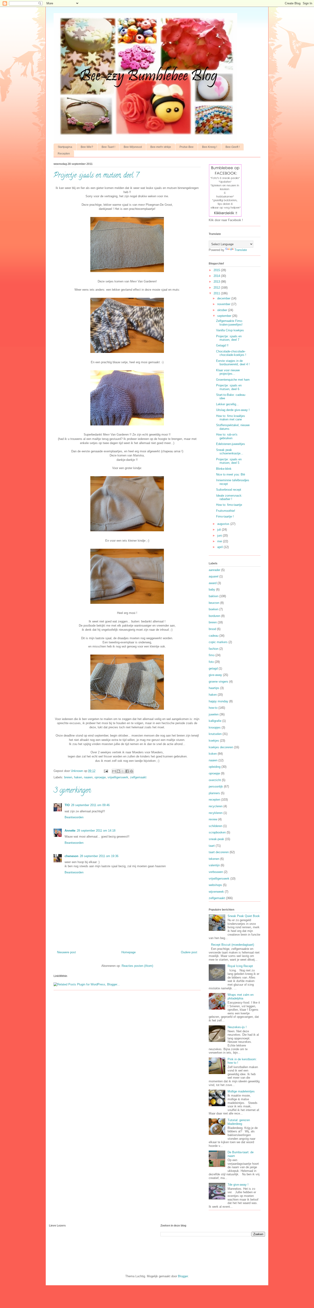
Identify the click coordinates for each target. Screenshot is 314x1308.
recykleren (216, 813)
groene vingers (218, 681)
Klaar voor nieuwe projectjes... (228, 372)
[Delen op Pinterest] (131, 771)
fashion (213, 648)
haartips (214, 688)
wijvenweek (216, 891)
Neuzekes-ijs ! (237, 1027)
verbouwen (216, 872)
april (220, 547)
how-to (213, 707)
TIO (67, 805)
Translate (240, 250)
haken (78, 777)
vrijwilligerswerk (118, 777)
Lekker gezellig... (227, 404)
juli (219, 529)
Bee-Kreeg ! (209, 147)
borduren (214, 616)
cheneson (71, 856)
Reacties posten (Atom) (137, 966)
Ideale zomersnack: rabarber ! (229, 497)
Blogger (183, 1276)
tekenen (214, 859)
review (213, 819)
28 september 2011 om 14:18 (96, 830)
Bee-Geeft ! (233, 147)
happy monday (218, 701)
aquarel (213, 576)
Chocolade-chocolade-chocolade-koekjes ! (231, 353)
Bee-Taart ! (108, 147)
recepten (214, 799)
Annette (70, 830)
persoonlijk (216, 786)
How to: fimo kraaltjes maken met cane (230, 417)
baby (212, 589)
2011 (217, 293)
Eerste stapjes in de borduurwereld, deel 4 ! (233, 362)
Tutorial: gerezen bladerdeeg (239, 1121)
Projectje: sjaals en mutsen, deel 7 (229, 338)
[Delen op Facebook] (127, 771)
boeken (213, 609)
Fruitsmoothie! (225, 510)
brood (212, 629)
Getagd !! (222, 345)
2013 (217, 281)
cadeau (213, 635)
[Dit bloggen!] (118, 771)
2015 (217, 270)
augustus (223, 524)
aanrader (214, 570)
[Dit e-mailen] (114, 771)
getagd (213, 668)
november (224, 304)
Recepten (64, 153)
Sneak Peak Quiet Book (244, 916)
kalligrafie (215, 721)
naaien (88, 777)
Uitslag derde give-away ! (233, 410)
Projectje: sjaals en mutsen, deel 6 (229, 387)
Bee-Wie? (87, 147)
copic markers (218, 642)
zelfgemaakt (138, 777)
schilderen (215, 826)
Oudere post (189, 952)
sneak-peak (216, 839)
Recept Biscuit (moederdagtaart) (232, 944)
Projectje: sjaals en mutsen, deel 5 (229, 461)
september (224, 316)
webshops (215, 885)
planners (214, 793)
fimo (211, 655)
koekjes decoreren (221, 747)
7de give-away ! (238, 1184)
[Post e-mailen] (105, 771)
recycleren (216, 806)
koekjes (214, 740)
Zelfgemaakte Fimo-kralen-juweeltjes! (229, 322)
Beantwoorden (74, 817)
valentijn (214, 865)
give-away (215, 675)
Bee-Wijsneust (133, 147)
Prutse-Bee (187, 147)
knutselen (215, 734)
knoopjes (215, 727)
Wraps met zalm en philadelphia (241, 996)
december (224, 298)
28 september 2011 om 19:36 (99, 856)
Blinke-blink (223, 468)
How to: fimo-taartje (229, 504)
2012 (217, 287)
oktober (222, 310)
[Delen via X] (122, 771)
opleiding (214, 766)
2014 (217, 276)
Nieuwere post (66, 952)
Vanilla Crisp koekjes (230, 330)
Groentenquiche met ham (233, 379)
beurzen (214, 603)
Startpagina (65, 147)
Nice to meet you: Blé (230, 474)
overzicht (215, 780)
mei (220, 541)
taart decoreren (219, 852)
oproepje (100, 777)
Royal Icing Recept (240, 966)
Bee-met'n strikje (160, 147)
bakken (213, 596)
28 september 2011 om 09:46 (90, 805)
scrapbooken (217, 832)
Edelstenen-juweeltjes (230, 444)
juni (220, 535)
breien (68, 777)
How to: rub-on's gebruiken (226, 436)
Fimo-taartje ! (225, 516)
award (213, 583)
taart (212, 845)
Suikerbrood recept (228, 489)
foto (211, 662)
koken (213, 753)
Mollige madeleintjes (241, 1091)
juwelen (214, 714)
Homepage (128, 952)
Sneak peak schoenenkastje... (229, 451)
